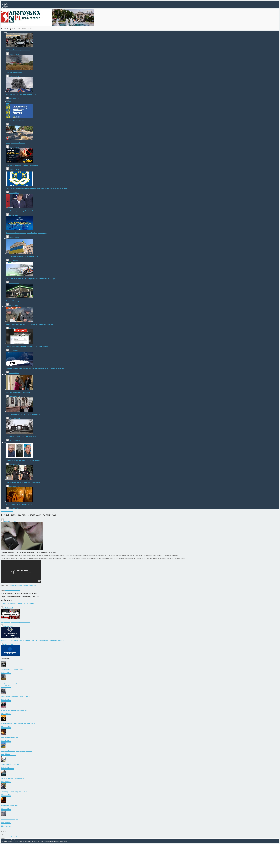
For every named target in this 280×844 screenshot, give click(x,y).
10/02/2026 (16, 305)
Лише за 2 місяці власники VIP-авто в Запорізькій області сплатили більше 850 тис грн (30, 279)
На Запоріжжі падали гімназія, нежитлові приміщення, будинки (18, 723)
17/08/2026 (16, 169)
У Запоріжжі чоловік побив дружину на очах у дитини (22, 585)
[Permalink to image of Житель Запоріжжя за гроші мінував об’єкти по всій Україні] (22, 549)
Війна (2, 673)
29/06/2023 (16, 215)
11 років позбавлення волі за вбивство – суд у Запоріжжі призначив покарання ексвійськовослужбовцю (35, 369)
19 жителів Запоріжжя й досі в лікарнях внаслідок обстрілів (17, 603)
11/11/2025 (10, 608)
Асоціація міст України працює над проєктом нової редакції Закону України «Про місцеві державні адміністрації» (38, 189)
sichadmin (11, 396)
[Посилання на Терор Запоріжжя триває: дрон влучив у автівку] (3, 707)
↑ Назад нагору (4, 842)
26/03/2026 (16, 283)
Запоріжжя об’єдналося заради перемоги (18, 392)
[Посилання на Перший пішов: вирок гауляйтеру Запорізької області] (19, 208)
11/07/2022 (10, 626)
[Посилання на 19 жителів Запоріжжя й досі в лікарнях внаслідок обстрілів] (10, 619)
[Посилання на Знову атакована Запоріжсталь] (3, 734)
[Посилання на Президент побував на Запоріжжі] (3, 761)
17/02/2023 (16, 237)
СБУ (19, 590)
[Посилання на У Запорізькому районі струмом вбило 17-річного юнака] (19, 162)
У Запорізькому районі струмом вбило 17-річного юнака (22, 165)
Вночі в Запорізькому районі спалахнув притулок (20, 504)
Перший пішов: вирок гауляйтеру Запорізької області (21, 211)
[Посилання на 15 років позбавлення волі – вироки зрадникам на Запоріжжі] (19, 457)
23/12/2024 (16, 193)
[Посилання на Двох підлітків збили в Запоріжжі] (19, 140)
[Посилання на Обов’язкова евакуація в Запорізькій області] (3, 775)
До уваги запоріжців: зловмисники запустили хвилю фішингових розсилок (27, 346)
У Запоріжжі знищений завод (14, 72)
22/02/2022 (17, 418)
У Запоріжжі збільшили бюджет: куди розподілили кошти (22, 256)
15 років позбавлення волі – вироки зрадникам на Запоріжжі (23, 460)
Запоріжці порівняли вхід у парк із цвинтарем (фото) (21, 436)
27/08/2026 (16, 261)
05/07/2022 (10, 644)
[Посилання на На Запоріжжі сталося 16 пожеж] (3, 802)
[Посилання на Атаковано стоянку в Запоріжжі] (3, 816)
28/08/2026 (16, 54)
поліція (16, 590)
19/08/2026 (16, 125)
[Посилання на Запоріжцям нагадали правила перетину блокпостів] (10, 637)
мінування (13, 590)
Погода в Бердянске (6, 837)
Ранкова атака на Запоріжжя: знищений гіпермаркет (21, 94)
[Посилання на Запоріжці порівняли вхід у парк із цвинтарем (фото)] (19, 433)
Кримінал (8, 511)
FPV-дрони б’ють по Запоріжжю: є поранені (18, 50)
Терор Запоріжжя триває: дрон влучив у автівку (14, 710)
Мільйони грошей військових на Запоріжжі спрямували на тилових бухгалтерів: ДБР (29, 324)
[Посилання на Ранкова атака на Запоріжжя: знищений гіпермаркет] (19, 91)
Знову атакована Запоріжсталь (9, 737)
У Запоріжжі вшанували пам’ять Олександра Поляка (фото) (23, 414)
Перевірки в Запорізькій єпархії (15, 121)
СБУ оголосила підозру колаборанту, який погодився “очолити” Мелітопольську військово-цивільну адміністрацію (32, 640)
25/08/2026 (7, 822)
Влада (4, 769)
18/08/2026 (16, 147)
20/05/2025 (16, 486)
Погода (2, 825)
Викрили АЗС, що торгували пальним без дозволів (20, 301)
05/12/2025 (16, 464)
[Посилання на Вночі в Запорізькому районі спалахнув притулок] (19, 501)
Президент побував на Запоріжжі (10, 764)
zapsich (11, 54)
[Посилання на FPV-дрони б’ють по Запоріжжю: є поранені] (19, 47)
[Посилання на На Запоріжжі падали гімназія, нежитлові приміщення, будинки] (3, 720)
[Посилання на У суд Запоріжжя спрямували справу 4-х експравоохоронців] (19, 479)
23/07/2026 (16, 351)
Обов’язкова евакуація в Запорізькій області (13, 778)
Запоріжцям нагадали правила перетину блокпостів (15, 622)
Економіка (5, 755)
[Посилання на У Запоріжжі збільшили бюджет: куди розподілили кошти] (19, 253)
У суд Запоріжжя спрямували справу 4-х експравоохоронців (23, 482)
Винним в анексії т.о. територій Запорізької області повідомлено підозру (26, 233)
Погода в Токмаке (15, 837)
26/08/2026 (7, 767)
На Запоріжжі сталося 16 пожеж (9, 805)
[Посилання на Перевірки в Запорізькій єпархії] (19, 118)
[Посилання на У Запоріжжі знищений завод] (19, 69)
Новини (11, 511)
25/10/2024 (16, 508)
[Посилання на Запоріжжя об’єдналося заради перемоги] (19, 389)
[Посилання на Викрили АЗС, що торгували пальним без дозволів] (19, 298)
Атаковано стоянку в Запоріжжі (9, 819)
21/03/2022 (17, 396)
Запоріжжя (3, 511)
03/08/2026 (16, 328)
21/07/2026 (16, 373)
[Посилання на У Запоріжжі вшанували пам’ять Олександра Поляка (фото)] (19, 411)
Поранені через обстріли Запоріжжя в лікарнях (14, 792)
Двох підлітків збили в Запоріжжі (15, 143)
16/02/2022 (17, 441)
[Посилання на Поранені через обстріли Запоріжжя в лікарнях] (3, 788)
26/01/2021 (13, 521)
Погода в (6, 826)
